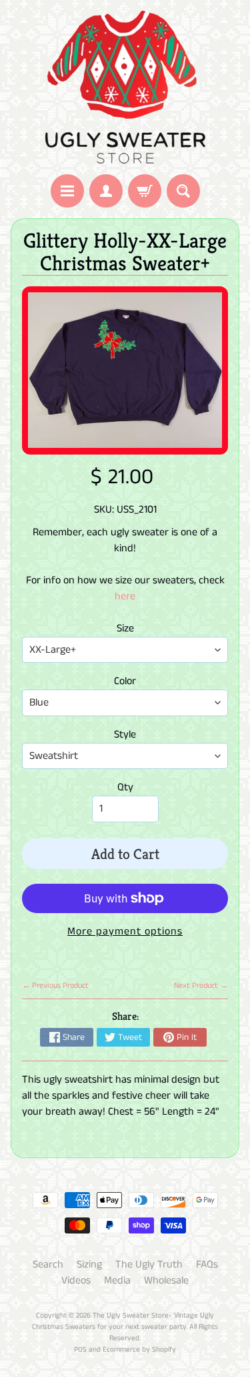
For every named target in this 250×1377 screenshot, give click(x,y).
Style (125, 734)
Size (125, 628)
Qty (125, 787)
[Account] (106, 191)
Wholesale (166, 1280)
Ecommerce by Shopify (139, 1349)
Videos (76, 1280)
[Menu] (67, 191)
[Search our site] (183, 191)
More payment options (125, 931)
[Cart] (144, 191)
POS (80, 1349)
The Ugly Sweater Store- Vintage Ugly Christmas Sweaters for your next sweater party (123, 1321)
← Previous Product (55, 985)
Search (48, 1264)
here (125, 596)
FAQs (207, 1264)
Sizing (89, 1264)
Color (125, 681)
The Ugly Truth (149, 1264)
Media (117, 1280)
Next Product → (201, 985)
